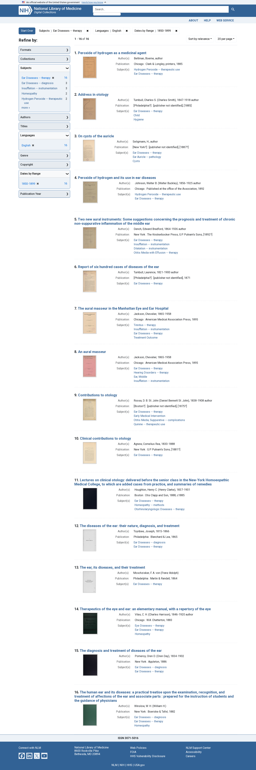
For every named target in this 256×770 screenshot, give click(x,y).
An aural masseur (92, 352)
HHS (129, 765)
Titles (24, 126)
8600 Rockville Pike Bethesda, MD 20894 (87, 752)
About (193, 20)
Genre (24, 155)
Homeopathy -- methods (149, 505)
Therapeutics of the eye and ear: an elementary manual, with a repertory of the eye (145, 609)
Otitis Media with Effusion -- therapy (156, 252)
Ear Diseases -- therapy (148, 73)
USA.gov (139, 765)
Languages (27, 135)
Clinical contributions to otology (105, 438)
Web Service (225, 20)
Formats (25, 50)
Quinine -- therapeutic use (149, 424)
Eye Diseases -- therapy (149, 625)
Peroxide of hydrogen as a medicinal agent (112, 53)
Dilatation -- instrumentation (151, 248)
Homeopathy (142, 634)
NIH (122, 765)
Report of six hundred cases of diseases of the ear (118, 267)
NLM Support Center (198, 747)
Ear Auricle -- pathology (147, 157)
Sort (199, 39)
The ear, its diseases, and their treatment (112, 567)
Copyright (26, 164)
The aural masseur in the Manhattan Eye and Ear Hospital (123, 308)
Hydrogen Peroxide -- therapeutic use (157, 69)
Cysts (136, 161)
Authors (25, 117)
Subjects (26, 68)
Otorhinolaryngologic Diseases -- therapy (159, 509)
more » (26, 107)
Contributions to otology (97, 395)
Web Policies (138, 747)
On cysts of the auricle (96, 136)
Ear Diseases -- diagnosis (149, 542)
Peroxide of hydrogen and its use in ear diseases (117, 178)
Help (207, 20)
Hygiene (139, 119)
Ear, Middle (140, 376)
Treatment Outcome (146, 337)
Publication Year (30, 193)
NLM (114, 765)
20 (225, 39)
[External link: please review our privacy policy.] (22, 755)
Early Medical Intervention (149, 416)
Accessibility (194, 752)
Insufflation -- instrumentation (151, 244)
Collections (27, 59)
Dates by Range (30, 173)
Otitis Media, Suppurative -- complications (159, 420)
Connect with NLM (30, 747)
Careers (190, 756)
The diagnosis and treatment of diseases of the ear (121, 651)
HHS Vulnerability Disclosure (147, 756)
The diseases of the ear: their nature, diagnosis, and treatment (129, 526)
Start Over (27, 30)
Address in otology (93, 94)
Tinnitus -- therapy (145, 325)
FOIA (133, 752)
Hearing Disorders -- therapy (151, 372)
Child (137, 115)
